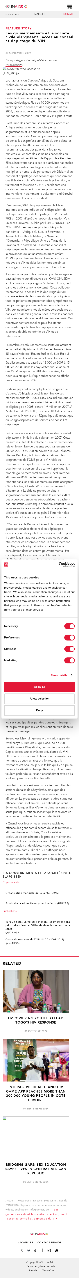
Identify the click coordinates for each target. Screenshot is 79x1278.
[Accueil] (17, 6)
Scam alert (33, 1271)
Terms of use (48, 1271)
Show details (59, 675)
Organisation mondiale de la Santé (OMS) (32, 893)
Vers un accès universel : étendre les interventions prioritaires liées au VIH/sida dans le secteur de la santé (38, 925)
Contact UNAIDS (49, 1243)
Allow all (39, 686)
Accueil (10, 1201)
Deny (39, 710)
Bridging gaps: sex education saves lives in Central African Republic (36, 1169)
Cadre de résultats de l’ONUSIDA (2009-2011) (35, 940)
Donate (68, 14)
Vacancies (25, 1243)
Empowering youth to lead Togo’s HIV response (36, 1020)
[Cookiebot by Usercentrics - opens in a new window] (59, 564)
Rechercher (12, 14)
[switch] (69, 637)
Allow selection (39, 698)
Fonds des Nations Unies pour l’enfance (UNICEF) (37, 904)
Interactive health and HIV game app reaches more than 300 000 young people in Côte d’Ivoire (36, 1094)
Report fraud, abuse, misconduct (41, 1267)
